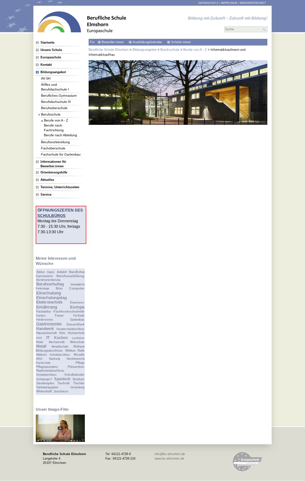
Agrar (50, 271)
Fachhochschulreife (68, 311)
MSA (39, 358)
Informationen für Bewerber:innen (53, 161)
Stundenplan (45, 383)
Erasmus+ (77, 302)
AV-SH (46, 78)
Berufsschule (169, 49)
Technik (63, 383)
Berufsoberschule (54, 108)
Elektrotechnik (49, 302)
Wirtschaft (44, 391)
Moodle (79, 354)
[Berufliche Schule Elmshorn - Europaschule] (82, 22)
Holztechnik (76, 333)
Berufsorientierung (48, 279)
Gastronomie (49, 324)
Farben (40, 315)
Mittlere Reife (74, 350)
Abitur (40, 272)
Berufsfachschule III (56, 101)
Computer (76, 288)
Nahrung (54, 358)
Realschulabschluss (50, 370)
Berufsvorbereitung (55, 142)
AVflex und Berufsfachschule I (55, 84)
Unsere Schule (51, 50)
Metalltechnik (59, 346)
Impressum (229, 3)
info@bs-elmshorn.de (170, 454)
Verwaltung (77, 387)
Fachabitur (43, 311)
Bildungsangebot (145, 49)
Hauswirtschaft (46, 333)
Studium (78, 379)
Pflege (80, 363)
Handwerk (45, 329)
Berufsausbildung (70, 276)
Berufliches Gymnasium (59, 95)
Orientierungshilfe (54, 172)
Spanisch (62, 379)
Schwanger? (44, 379)
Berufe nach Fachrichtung (54, 125)
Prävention (76, 367)
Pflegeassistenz (47, 367)
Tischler (78, 383)
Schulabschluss (46, 374)
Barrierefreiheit (253, 3)
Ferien (59, 315)
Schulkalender (74, 374)
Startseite (47, 42)
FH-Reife (78, 315)
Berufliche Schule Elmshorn (109, 49)
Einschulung (48, 293)
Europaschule (51, 57)
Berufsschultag (50, 284)
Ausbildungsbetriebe (147, 42)
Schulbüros (51, 215)
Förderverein (44, 319)
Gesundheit (75, 324)
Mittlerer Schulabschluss (53, 354)
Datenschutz (208, 3)
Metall (41, 346)
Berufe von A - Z (195, 49)
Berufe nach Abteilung (60, 135)
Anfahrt (62, 272)
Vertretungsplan (47, 387)
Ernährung (46, 307)
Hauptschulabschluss (70, 328)
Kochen (61, 338)
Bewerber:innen (113, 42)
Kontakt (46, 64)
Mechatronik (57, 342)
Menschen (77, 342)
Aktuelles (47, 180)
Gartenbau (77, 319)
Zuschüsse (61, 391)
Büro (59, 288)
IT (48, 337)
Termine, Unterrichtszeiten (60, 187)
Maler (39, 342)
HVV (39, 337)
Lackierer (78, 337)
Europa (77, 307)
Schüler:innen (181, 42)
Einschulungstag (51, 297)
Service (46, 194)
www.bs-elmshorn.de (169, 458)
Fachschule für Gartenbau (61, 154)
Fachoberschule (53, 148)
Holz (62, 333)
